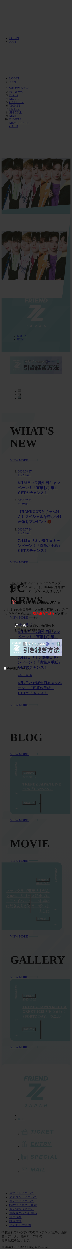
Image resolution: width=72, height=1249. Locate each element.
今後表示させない (19, 668)
